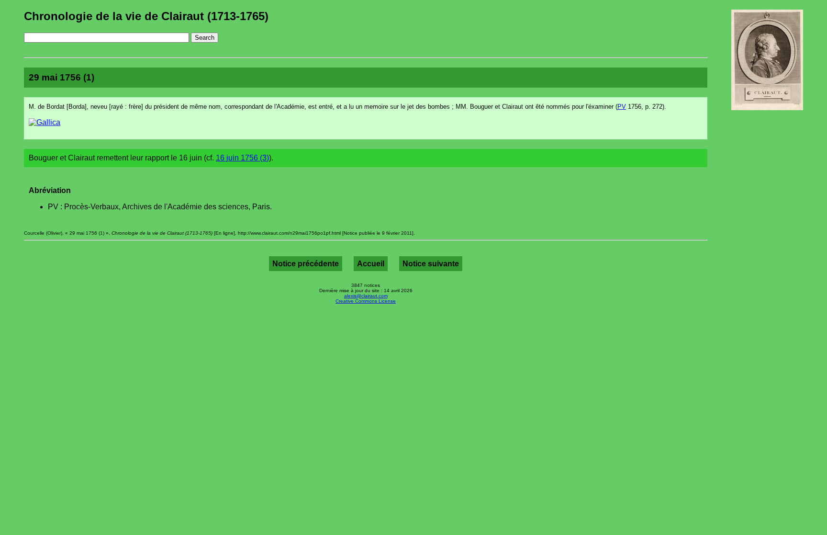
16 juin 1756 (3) (242, 158)
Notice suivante (430, 264)
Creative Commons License (365, 301)
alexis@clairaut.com (366, 295)
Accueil (370, 264)
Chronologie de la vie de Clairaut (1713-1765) (146, 16)
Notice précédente (305, 264)
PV (621, 106)
